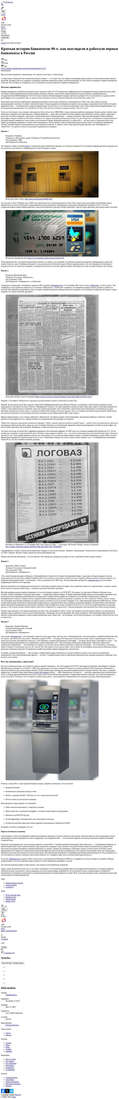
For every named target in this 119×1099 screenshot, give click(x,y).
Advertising (10, 1080)
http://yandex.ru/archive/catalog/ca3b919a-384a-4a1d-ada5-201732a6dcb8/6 (33, 547)
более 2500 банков (41, 672)
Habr (14, 1097)
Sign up (8, 1035)
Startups (9, 1086)
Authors (9, 1049)
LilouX (3, 43)
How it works (11, 1059)
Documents (10, 1065)
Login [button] (3, 15)
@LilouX (4, 939)
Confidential (10, 1070)
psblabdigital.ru (11, 995)
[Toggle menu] (2, 2)
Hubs (8, 1047)
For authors (10, 1061)
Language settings (8, 1095)
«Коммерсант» (16, 636)
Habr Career (5, 931)
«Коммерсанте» (15, 859)
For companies (11, 1063)
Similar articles (18, 963)
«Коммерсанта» (57, 285)
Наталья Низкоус (12, 1025)
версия (27, 146)
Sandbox (9, 1051)
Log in (8, 1033)
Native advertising (12, 1082)
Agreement (10, 1068)
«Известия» (94, 285)
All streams (9, 2)
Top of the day (7, 963)
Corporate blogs (11, 1078)
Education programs (13, 1084)
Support (18, 1095)
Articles (8, 1043)
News (8, 1045)
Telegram (13, 931)
